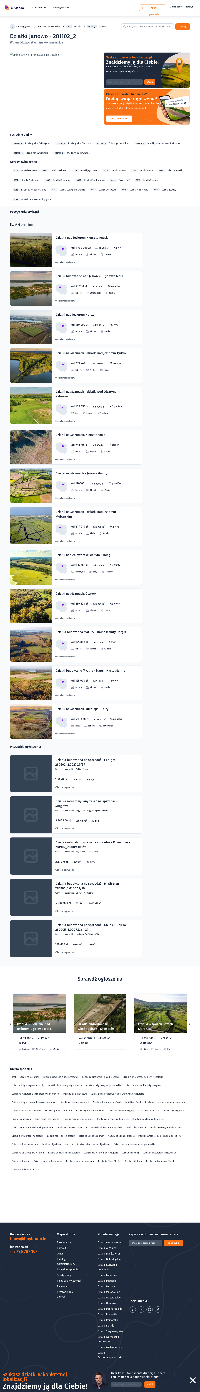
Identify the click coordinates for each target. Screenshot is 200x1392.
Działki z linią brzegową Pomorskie (103, 1085)
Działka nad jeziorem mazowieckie (159, 1152)
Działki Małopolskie (109, 1292)
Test (14, 1077)
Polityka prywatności (69, 1280)
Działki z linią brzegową (75, 1094)
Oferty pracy (64, 1275)
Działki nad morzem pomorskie (72, 1127)
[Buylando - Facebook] (158, 1311)
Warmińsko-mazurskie (49, 26)
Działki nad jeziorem (109, 1253)
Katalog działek (61, 7)
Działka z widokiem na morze (78, 1119)
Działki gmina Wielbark (31, 153)
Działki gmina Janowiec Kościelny (158, 143)
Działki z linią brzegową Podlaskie (65, 1085)
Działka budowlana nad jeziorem (64, 1152)
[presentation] (10, 1024)
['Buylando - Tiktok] (133, 1311)
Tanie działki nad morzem (47, 1119)
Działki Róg (120, 180)
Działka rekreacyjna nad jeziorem (93, 1144)
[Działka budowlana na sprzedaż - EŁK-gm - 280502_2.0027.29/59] (76, 773)
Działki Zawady (165, 189)
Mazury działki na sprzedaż (121, 1136)
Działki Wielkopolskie (110, 1347)
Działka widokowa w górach (25, 1169)
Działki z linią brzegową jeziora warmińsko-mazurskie (117, 1094)
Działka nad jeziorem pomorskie (57, 1144)
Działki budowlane (21, 1161)
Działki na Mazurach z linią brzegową (143, 1085)
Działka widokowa (133, 1161)
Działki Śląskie (106, 1325)
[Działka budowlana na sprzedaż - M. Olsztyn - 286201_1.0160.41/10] (76, 897)
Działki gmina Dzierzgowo (32, 143)
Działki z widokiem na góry (121, 1110)
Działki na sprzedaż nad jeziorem (28, 1152)
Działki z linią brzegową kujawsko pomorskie (34, 1102)
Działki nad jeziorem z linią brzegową (100, 1077)
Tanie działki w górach (173, 1110)
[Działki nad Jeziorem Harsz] (76, 327)
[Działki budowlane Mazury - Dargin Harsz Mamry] (76, 683)
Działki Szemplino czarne (30, 189)
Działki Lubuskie (107, 1280)
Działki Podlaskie (107, 1314)
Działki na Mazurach (29, 1077)
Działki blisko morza (136, 1127)
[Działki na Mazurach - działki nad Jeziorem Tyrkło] (76, 365)
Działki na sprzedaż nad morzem (112, 1119)
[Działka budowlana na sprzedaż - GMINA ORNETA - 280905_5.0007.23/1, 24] (76, 938)
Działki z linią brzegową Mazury (27, 1136)
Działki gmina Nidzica (113, 143)
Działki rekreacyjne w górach (107, 1102)
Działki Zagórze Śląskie (109, 1161)
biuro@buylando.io (25, 1239)
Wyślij (150, 82)
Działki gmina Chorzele (74, 143)
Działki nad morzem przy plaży (106, 1127)
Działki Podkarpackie (110, 1308)
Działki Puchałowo (26, 180)
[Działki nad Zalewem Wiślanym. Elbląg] (76, 567)
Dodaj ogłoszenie (119, 118)
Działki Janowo (115, 170)
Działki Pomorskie (108, 1320)
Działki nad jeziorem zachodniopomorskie (134, 1144)
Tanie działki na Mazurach (91, 1136)
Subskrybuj (173, 1243)
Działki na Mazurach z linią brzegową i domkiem (36, 1094)
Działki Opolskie (107, 1303)
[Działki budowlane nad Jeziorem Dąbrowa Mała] (76, 288)
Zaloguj (189, 6)
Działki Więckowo (103, 189)
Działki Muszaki (170, 170)
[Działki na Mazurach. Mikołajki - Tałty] (76, 721)
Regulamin (63, 1286)
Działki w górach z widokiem (90, 1110)
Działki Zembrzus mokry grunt (33, 199)
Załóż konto (176, 6)
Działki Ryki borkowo (91, 180)
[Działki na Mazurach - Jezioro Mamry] (76, 485)
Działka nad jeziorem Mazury (61, 1136)
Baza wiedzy (64, 1242)
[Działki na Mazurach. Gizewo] (76, 606)
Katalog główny (24, 26)
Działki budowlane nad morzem (148, 1119)
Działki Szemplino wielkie (68, 189)
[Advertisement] (100, 1198)
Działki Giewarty (25, 170)
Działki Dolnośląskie (109, 1259)
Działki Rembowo (57, 180)
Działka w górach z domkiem (80, 1161)
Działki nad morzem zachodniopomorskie (32, 1127)
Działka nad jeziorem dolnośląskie (101, 1152)
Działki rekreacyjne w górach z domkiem (165, 1102)
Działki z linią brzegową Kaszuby (28, 1085)
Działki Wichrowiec (135, 189)
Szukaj (182, 26)
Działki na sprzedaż (68, 1269)
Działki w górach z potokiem (58, 1110)
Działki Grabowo (55, 170)
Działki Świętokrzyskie (110, 1331)
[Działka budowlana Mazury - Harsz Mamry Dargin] (76, 644)
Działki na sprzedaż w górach (74, 1102)
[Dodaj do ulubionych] (59, 1001)
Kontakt (61, 1248)
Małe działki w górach (148, 1110)
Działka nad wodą (130, 1152)
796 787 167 (23, 1251)
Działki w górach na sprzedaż (26, 1110)
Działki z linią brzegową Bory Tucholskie (143, 1077)
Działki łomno (142, 170)
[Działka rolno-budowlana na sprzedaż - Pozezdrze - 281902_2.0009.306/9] (76, 856)
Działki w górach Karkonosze (48, 1161)
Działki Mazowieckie (109, 1297)
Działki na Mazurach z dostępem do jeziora (159, 1136)
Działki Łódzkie (106, 1286)
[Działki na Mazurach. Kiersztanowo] (76, 447)
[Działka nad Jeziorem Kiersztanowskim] (76, 250)
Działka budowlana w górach (160, 1161)
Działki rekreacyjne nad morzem (166, 1127)
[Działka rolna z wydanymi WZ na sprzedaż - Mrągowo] (76, 815)
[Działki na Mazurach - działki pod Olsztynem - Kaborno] (76, 406)
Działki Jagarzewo (85, 170)
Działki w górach (133, 1102)
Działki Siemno (147, 180)
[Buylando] (14, 7)
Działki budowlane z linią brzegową (60, 1077)
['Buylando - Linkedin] (141, 1311)
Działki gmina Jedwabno (72, 153)
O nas (60, 1253)
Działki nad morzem (21, 1119)
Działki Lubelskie (107, 1275)
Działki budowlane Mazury (25, 1144)
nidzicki (74, 26)
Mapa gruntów (39, 7)
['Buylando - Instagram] (149, 1311)
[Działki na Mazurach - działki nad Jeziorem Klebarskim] (76, 526)
